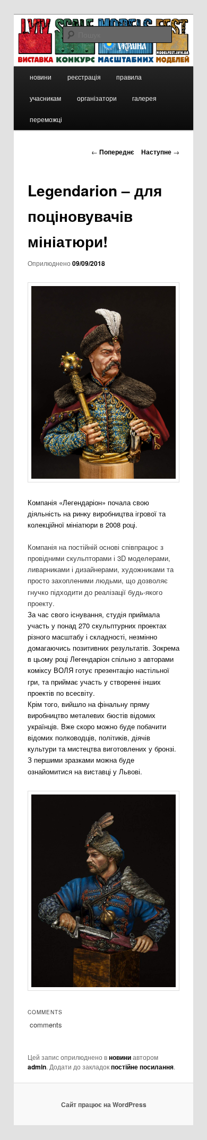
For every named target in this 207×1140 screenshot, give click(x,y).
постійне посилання (142, 1067)
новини (40, 76)
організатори (97, 97)
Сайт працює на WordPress (103, 1104)
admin (37, 1067)
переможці (46, 119)
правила (129, 76)
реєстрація (84, 76)
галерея (144, 97)
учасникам (45, 97)
